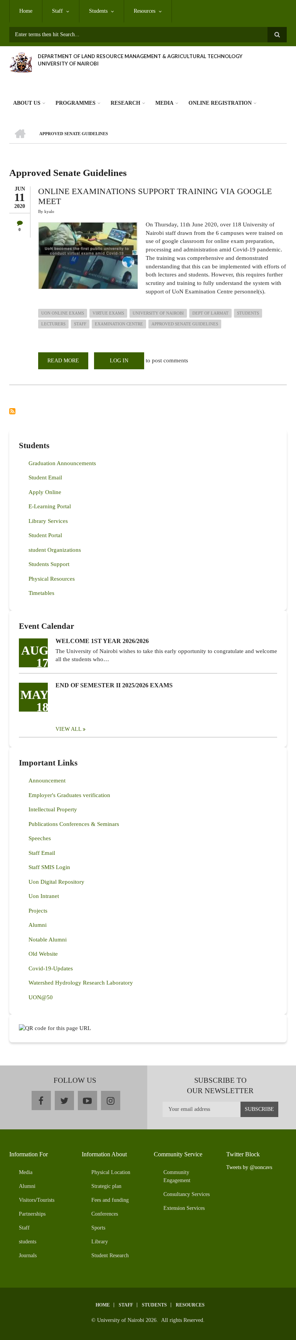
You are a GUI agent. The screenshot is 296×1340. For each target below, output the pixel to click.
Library (99, 1242)
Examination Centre (119, 324)
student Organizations (55, 550)
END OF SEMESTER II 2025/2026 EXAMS (114, 685)
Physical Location (110, 1172)
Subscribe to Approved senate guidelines (12, 411)
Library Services (48, 521)
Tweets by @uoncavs (249, 1167)
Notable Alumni (48, 939)
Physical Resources (52, 579)
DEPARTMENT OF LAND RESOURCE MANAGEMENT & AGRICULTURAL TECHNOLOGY (140, 56)
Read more (67, 363)
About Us (26, 103)
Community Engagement (176, 1176)
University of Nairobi (158, 313)
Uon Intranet (44, 896)
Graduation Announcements (62, 463)
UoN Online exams (62, 313)
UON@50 (41, 997)
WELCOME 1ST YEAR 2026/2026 (102, 641)
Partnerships (32, 1214)
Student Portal (45, 535)
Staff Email (42, 853)
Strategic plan (106, 1186)
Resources (144, 11)
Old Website (43, 954)
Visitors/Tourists (36, 1200)
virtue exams (108, 313)
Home (25, 11)
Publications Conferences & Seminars (74, 824)
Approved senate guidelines (184, 324)
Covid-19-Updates (51, 968)
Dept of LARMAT (210, 313)
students (248, 313)
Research (125, 103)
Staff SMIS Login (49, 867)
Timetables (41, 593)
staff (80, 324)
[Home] (20, 62)
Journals (28, 1255)
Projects (38, 911)
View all (69, 729)
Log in (119, 360)
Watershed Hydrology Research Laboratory (81, 983)
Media (164, 103)
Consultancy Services (186, 1194)
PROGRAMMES (76, 103)
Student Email (45, 477)
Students (98, 11)
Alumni (38, 925)
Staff (57, 11)
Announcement (47, 780)
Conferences (104, 1214)
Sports (98, 1228)
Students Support (49, 564)
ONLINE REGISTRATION (220, 103)
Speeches (40, 838)
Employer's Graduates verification (69, 795)
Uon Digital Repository (56, 882)
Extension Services (184, 1208)
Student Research (110, 1255)
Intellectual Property (53, 809)
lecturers (53, 324)
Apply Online (45, 492)
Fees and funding (110, 1200)
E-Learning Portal (50, 506)
